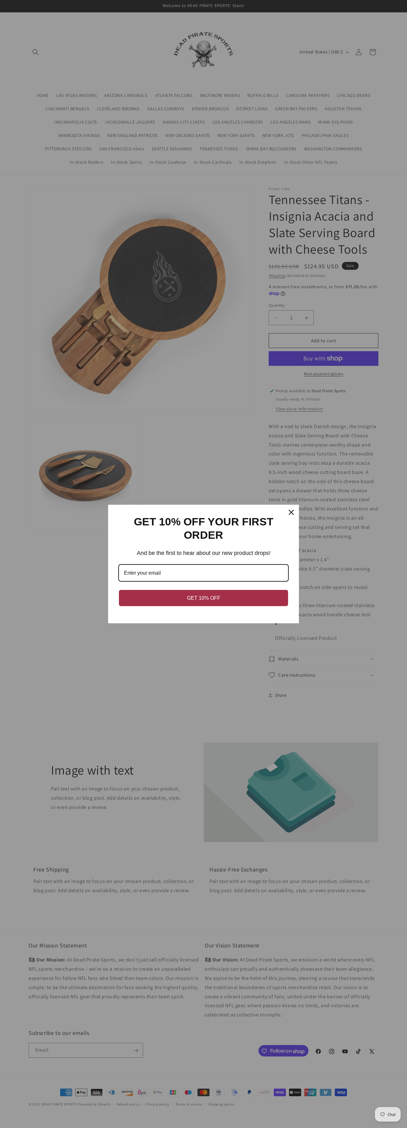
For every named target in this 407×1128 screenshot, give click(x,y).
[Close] (291, 512)
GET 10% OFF (203, 598)
